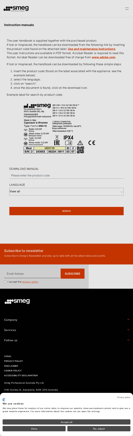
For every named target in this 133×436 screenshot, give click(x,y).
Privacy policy (123, 397)
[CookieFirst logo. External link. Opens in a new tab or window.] (4, 399)
